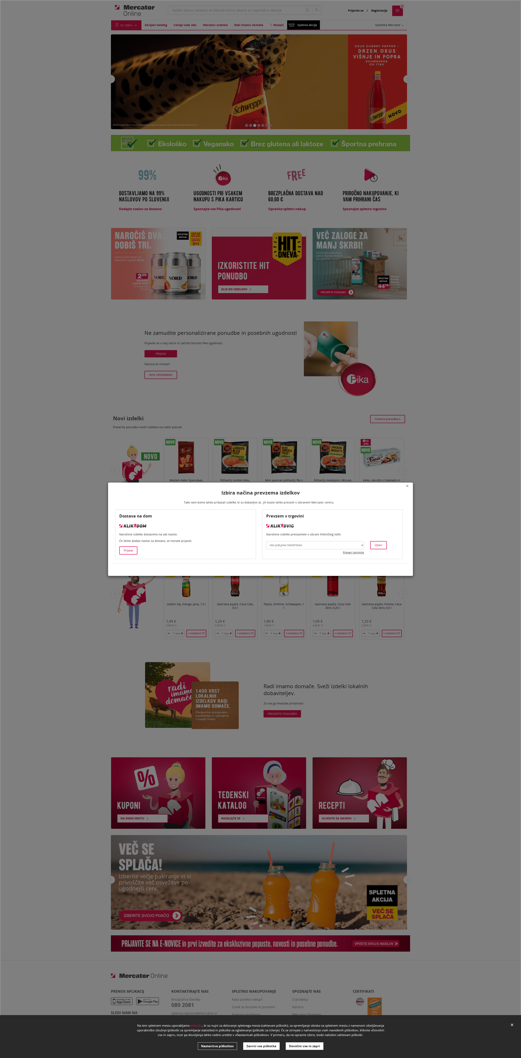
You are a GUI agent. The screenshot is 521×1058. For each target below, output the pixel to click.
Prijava (128, 550)
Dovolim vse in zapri (304, 1046)
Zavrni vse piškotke (261, 1046)
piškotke (196, 1025)
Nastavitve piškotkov (217, 1046)
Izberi (378, 545)
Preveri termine (353, 552)
